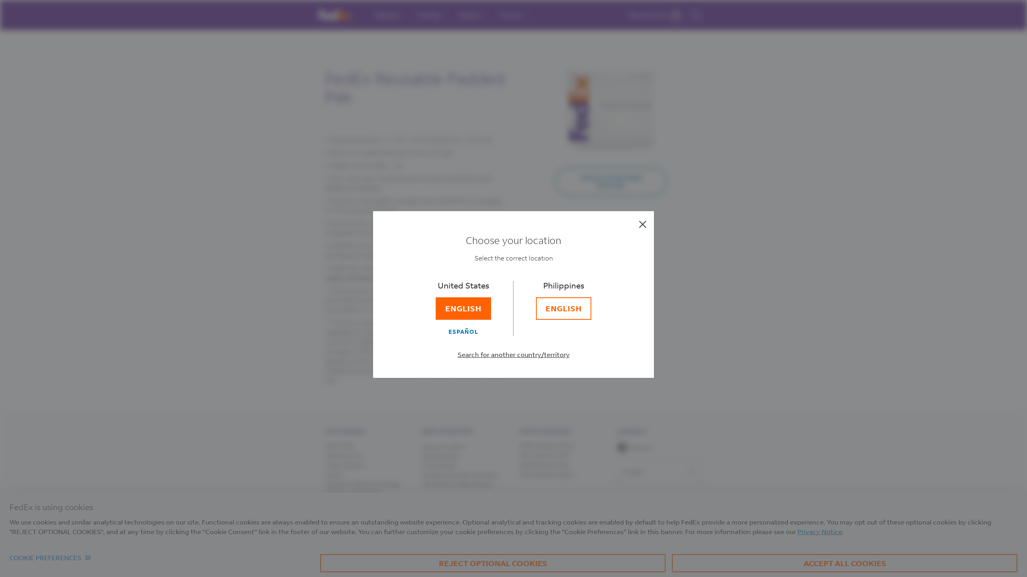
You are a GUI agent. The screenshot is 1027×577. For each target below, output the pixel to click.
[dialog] (513, 288)
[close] (642, 224)
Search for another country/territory (514, 354)
